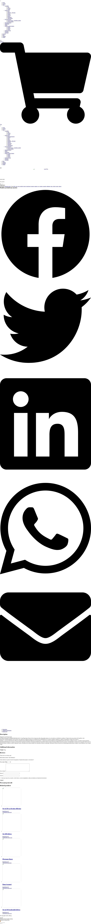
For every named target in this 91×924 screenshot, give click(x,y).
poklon (41, 186)
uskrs (57, 186)
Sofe (8, 7)
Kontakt (4, 33)
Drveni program (8, 19)
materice (36, 186)
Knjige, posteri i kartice (9, 26)
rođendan (48, 186)
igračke (21, 186)
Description (4, 729)
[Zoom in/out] (4, 922)
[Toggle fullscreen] (2, 922)
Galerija (4, 36)
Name (1, 773)
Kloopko (6, 31)
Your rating (2, 761)
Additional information (6, 730)
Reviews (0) (4, 731)
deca (17, 186)
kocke (24, 186)
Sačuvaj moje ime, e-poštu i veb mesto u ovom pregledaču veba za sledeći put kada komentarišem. (24, 778)
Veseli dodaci (10, 18)
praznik (44, 186)
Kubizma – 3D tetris (11, 12)
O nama (4, 3)
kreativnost (28, 186)
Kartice (8, 28)
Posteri (8, 29)
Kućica (8, 13)
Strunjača (9, 144)
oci (38, 186)
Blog (3, 35)
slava (52, 186)
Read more (9, 862)
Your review (3, 771)
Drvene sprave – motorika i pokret (14, 20)
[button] (45, 234)
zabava (60, 186)
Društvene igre (8, 30)
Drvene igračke (10, 21)
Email (1, 775)
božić (14, 186)
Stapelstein (7, 23)
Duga (8, 11)
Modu (6, 25)
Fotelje (8, 9)
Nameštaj (7, 6)
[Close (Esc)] (0, 922)
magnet (32, 186)
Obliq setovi (7, 10)
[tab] (46, 729)
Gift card (6, 32)
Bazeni (8, 16)
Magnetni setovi (8, 22)
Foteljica (9, 14)
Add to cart (2, 185)
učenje (54, 186)
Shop (3, 4)
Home (3, 2)
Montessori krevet (10, 136)
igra (19, 186)
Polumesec (9, 17)
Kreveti (8, 8)
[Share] (1, 922)
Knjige (8, 27)
